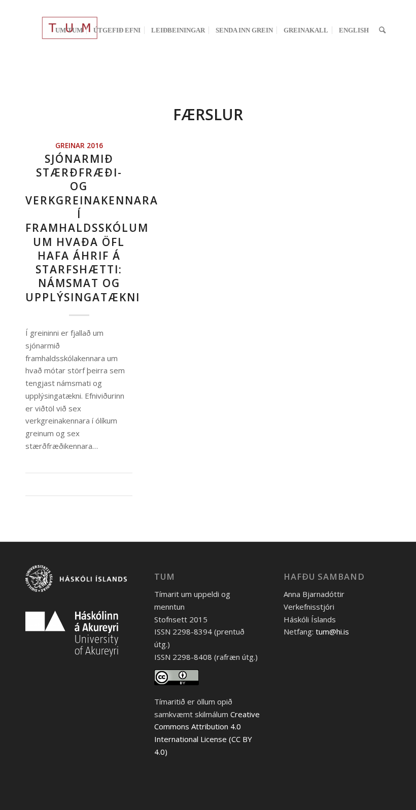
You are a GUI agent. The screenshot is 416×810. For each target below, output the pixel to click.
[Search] (382, 30)
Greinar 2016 (79, 145)
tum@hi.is (332, 631)
